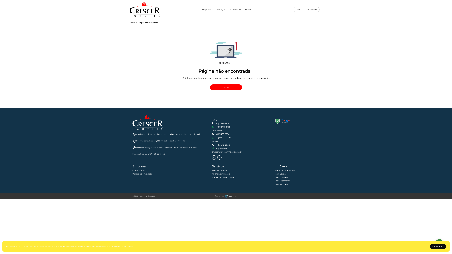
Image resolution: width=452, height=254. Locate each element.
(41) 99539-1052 (223, 148)
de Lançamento (282, 181)
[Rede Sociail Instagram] (219, 157)
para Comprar (281, 177)
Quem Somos (138, 170)
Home (226, 87)
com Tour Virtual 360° (285, 170)
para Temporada (283, 184)
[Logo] (145, 9)
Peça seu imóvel (219, 170)
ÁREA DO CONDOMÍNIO (307, 9)
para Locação (281, 174)
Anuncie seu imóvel (221, 174)
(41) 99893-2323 (223, 138)
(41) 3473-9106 (222, 123)
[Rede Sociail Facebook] (214, 157)
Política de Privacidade (143, 174)
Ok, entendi (438, 246)
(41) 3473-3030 (223, 145)
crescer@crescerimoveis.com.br (227, 152)
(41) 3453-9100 (223, 134)
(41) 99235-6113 (223, 127)
